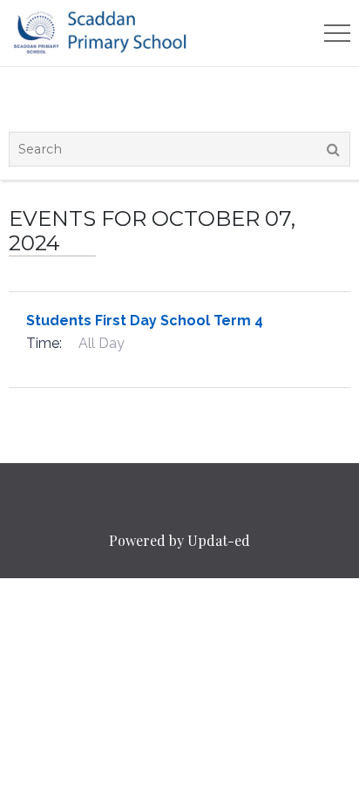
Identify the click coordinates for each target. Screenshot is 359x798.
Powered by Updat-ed (179, 540)
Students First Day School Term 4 (144, 320)
